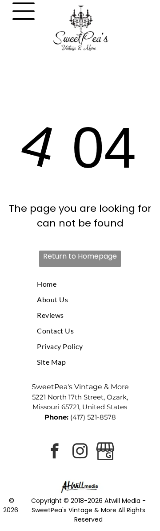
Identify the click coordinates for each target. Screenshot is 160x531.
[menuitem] (80, 284)
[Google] (105, 452)
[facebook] (54, 452)
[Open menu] (23, 11)
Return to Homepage (80, 256)
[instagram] (80, 452)
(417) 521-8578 (93, 417)
